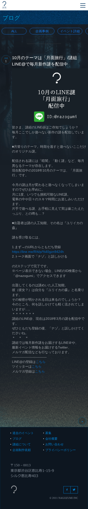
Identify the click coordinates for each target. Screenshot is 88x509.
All (14, 31)
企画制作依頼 (21, 450)
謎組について (21, 444)
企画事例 (42, 31)
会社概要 (51, 438)
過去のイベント (23, 433)
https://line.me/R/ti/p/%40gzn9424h (38, 252)
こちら (41, 362)
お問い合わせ (54, 444)
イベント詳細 (70, 31)
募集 (48, 433)
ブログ (17, 438)
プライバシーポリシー (60, 450)
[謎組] (4, 5)
